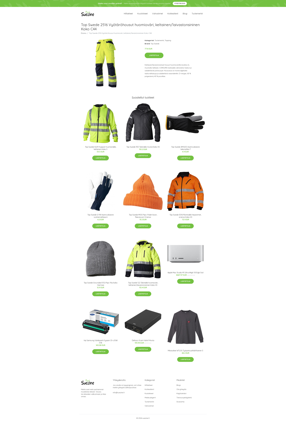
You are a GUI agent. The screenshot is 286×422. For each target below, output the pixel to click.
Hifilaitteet (128, 13)
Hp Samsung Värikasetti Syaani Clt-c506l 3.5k (100, 341)
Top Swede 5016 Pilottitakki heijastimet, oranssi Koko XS (185, 216)
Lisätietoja (154, 55)
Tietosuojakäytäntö (184, 398)
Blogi (185, 13)
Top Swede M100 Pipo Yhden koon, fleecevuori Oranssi (143, 216)
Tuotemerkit (197, 13)
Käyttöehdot (181, 393)
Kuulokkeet (142, 13)
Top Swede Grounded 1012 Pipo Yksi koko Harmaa (100, 284)
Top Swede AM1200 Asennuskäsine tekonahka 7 (185, 148)
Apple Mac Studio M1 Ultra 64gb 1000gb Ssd (185, 272)
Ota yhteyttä (181, 389)
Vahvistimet (157, 13)
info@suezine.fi (119, 392)
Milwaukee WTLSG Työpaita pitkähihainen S (185, 350)
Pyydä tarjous (180, 3)
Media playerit (150, 398)
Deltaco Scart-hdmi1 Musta (143, 340)
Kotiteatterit (172, 13)
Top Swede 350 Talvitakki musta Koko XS (143, 147)
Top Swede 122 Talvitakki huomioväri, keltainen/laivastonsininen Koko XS (143, 284)
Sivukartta (180, 402)
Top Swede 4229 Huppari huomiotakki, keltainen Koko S (100, 148)
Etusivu (83, 33)
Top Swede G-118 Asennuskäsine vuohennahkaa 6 (100, 216)
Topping (168, 40)
